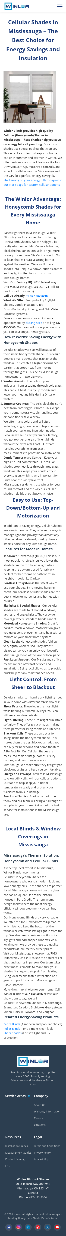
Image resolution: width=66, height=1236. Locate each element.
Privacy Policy (42, 1152)
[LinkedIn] (28, 1227)
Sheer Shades (13, 1033)
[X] (47, 1227)
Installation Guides (16, 1146)
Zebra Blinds (12, 1024)
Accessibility (41, 1159)
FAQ (8, 1165)
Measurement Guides (18, 1152)
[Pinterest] (37, 1227)
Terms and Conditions (47, 1146)
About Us (39, 1105)
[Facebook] (8, 1227)
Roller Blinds (12, 1029)
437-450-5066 (38, 1197)
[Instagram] (18, 1227)
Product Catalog (14, 1159)
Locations (40, 1124)
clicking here (34, 323)
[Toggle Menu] (59, 6)
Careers (38, 1118)
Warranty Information (47, 1111)
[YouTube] (57, 1227)
